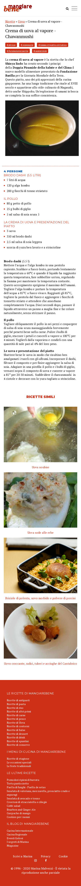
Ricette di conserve (18, 745)
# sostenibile (40, 50)
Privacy (45, 856)
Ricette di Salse (16, 730)
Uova (21, 21)
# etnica (11, 44)
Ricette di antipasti (18, 700)
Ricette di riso (15, 708)
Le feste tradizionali (19, 766)
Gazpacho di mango (19, 813)
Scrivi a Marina (22, 856)
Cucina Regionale (17, 834)
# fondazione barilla (17, 50)
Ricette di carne (16, 715)
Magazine (12, 845)
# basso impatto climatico (52, 44)
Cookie (63, 856)
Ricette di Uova (16, 722)
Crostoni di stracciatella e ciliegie (27, 802)
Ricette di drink (16, 737)
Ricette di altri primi (19, 711)
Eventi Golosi (15, 838)
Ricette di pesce (16, 719)
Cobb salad (13, 806)
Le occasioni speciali (19, 762)
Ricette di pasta (16, 704)
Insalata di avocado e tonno (23, 798)
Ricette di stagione (18, 758)
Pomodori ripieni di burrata (23, 780)
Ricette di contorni (18, 726)
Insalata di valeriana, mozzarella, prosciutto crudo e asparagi (38, 793)
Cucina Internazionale (20, 830)
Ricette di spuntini (18, 741)
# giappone (27, 44)
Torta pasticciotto (18, 783)
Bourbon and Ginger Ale (21, 809)
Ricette (10, 21)
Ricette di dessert (17, 734)
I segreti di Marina (18, 842)
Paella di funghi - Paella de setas (26, 787)
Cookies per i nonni (18, 817)
